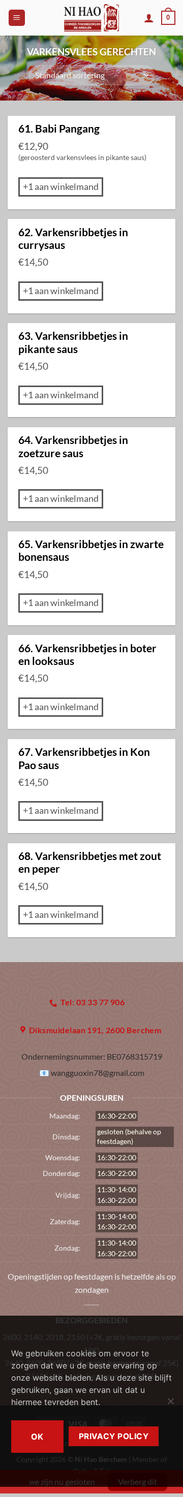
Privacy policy (114, 1436)
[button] (17, 18)
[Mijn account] (149, 18)
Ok (37, 1436)
